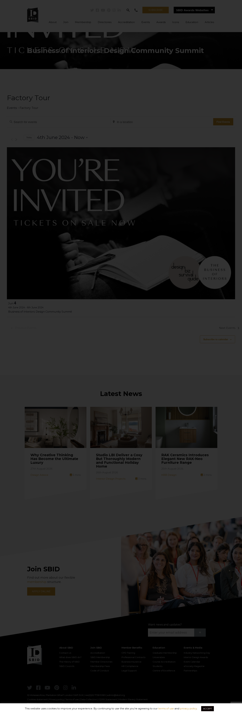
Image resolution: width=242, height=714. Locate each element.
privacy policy (188, 708)
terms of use (166, 708)
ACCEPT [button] (207, 708)
